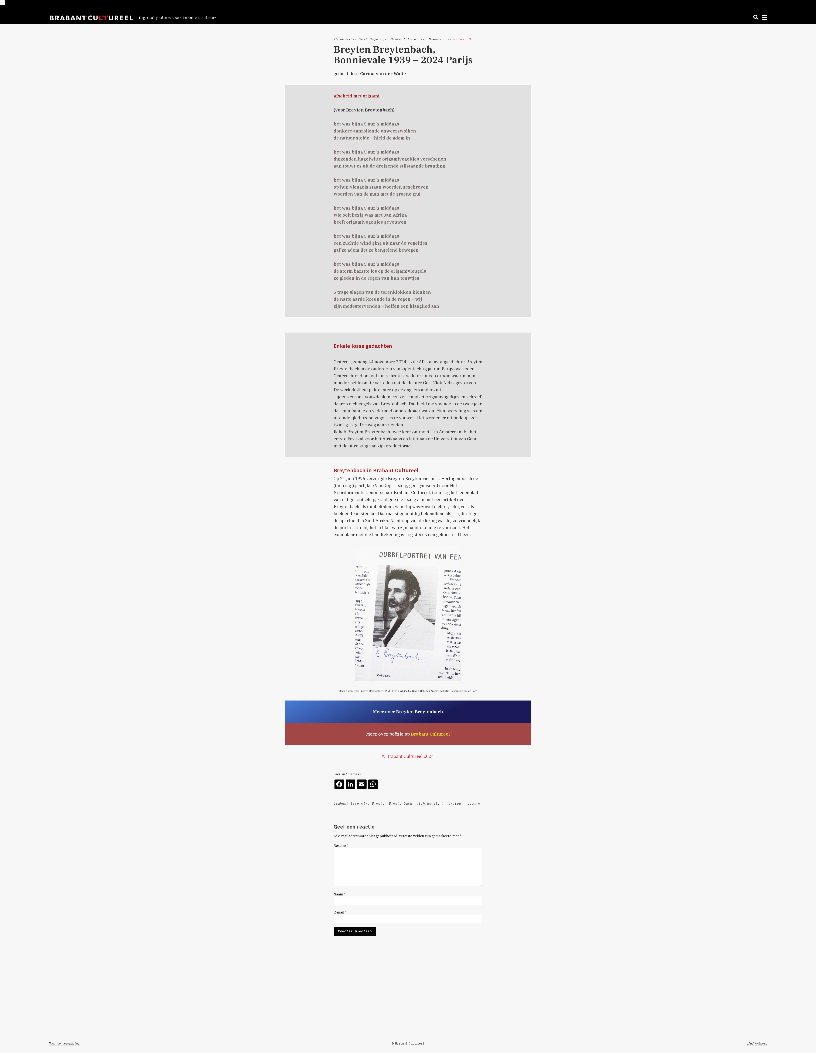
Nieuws (435, 39)
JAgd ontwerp (757, 1043)
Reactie (341, 845)
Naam (340, 894)
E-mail (340, 912)
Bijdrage (378, 39)
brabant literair (351, 803)
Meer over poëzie (385, 734)
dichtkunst (427, 803)
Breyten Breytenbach (392, 803)
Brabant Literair (408, 39)
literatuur (452, 803)
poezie (474, 803)
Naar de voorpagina (64, 1043)
